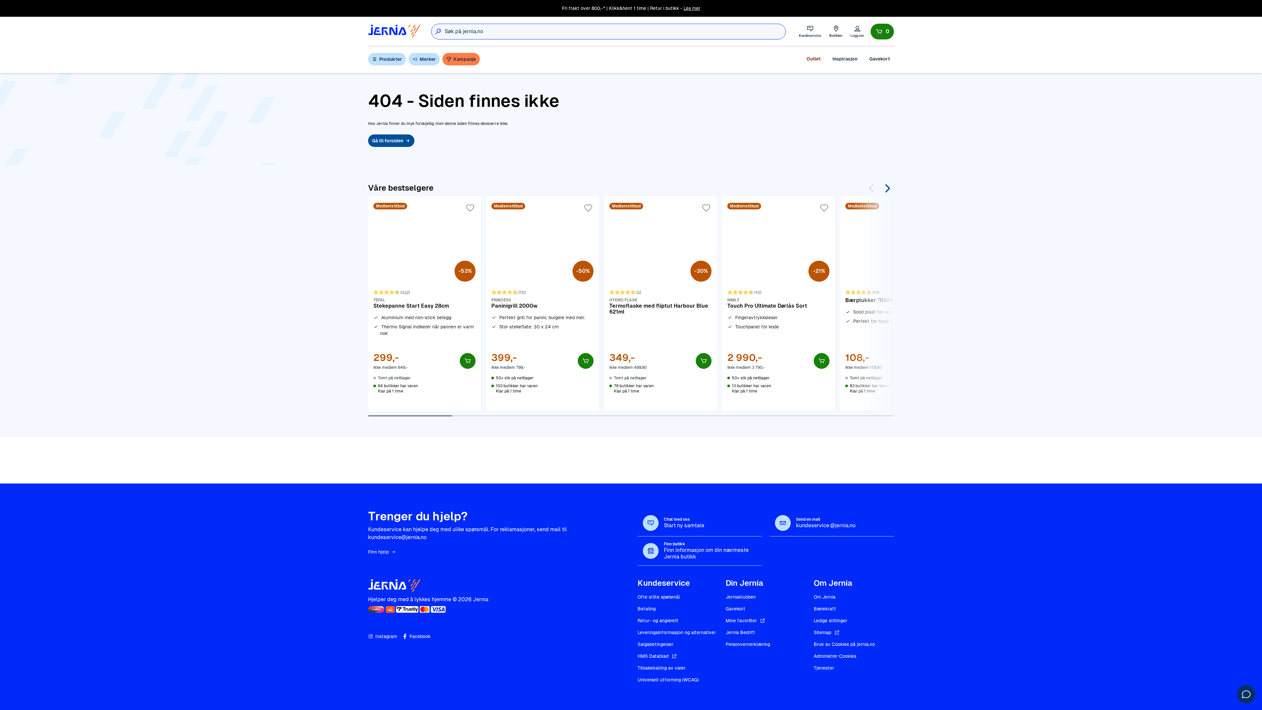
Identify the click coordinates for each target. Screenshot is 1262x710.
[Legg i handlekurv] (468, 361)
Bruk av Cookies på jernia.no (844, 644)
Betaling (647, 608)
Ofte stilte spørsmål (659, 597)
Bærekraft (825, 608)
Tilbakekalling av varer (662, 668)
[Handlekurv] (882, 31)
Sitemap (822, 632)
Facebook (420, 636)
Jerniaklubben (741, 597)
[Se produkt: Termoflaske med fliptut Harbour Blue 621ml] (660, 303)
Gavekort (879, 58)
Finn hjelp (378, 552)
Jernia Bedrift (740, 632)
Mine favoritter (741, 620)
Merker (428, 59)
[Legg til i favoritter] (470, 208)
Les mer (692, 8)
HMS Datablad (653, 656)
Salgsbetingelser (655, 644)
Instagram (386, 636)
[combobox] (615, 31)
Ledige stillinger (830, 620)
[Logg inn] (857, 31)
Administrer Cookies (835, 656)
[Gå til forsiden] (394, 31)
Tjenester (824, 668)
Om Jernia (824, 597)
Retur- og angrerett (658, 620)
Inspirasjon (844, 58)
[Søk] (438, 31)
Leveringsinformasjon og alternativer (677, 632)
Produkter (390, 59)
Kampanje (465, 59)
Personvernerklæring (748, 644)
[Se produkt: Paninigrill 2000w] (542, 303)
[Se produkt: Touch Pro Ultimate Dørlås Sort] (778, 303)
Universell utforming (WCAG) (668, 679)
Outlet (813, 58)
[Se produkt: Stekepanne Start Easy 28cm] (424, 303)
